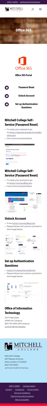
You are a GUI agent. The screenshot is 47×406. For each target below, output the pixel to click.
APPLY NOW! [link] (12, 2)
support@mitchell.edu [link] (15, 327)
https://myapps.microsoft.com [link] (21, 271)
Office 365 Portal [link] (23, 75)
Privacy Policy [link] (33, 390)
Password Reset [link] (26, 87)
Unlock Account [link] (26, 95)
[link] (14, 9)
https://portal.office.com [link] (20, 183)
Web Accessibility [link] (22, 400)
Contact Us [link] (19, 390)
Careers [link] (9, 390)
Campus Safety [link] (29, 386)
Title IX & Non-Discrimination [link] (22, 396)
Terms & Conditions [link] (22, 393)
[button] (40, 10)
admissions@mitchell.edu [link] (17, 368)
